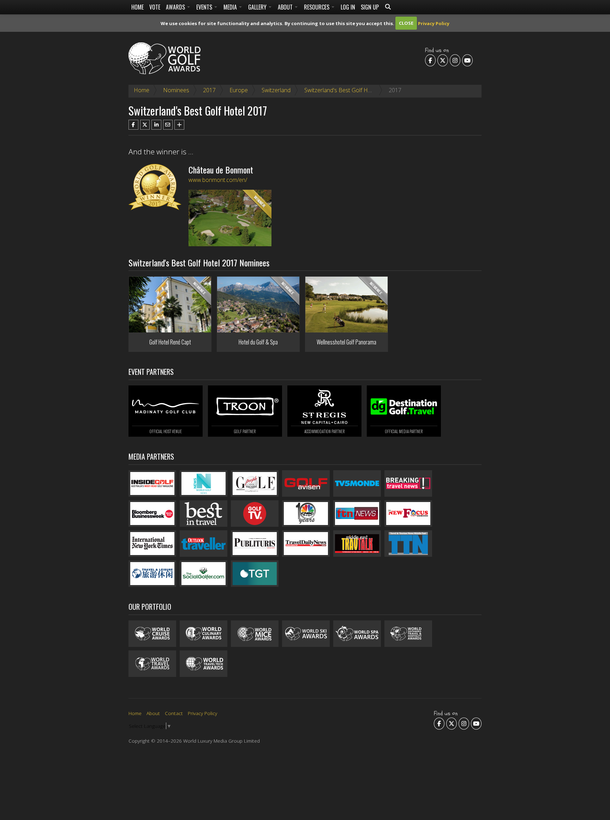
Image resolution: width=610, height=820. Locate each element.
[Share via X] (145, 124)
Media (230, 7)
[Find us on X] (442, 60)
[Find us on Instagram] (455, 60)
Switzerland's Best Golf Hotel (340, 90)
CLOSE (406, 23)
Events (205, 7)
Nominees (176, 90)
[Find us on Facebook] (430, 60)
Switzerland (276, 90)
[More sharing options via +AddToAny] (179, 124)
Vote (154, 7)
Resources (317, 7)
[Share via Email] (168, 124)
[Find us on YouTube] (467, 60)
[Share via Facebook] (133, 124)
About (286, 7)
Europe (238, 90)
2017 (209, 90)
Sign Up (370, 7)
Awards (176, 7)
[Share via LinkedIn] (156, 124)
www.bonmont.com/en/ (218, 180)
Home (137, 7)
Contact (174, 713)
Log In (348, 7)
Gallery (258, 7)
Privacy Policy (433, 23)
